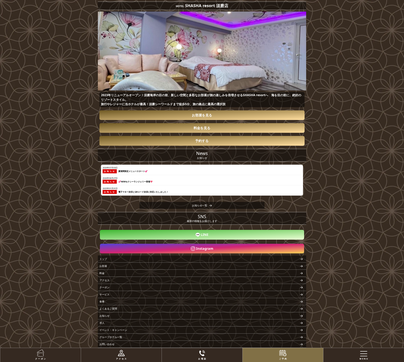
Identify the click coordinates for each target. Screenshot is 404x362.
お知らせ (104, 315)
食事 (101, 301)
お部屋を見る (202, 115)
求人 (101, 323)
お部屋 (103, 266)
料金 (101, 273)
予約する (202, 140)
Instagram (204, 248)
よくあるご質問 (108, 308)
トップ (103, 259)
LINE (204, 234)
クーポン (104, 287)
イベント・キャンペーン (113, 330)
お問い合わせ (107, 344)
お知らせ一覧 (199, 205)
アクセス (104, 280)
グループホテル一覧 (110, 337)
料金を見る (202, 128)
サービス (104, 294)
